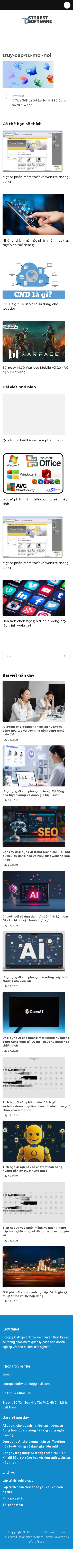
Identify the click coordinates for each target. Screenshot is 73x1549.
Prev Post (39, 100)
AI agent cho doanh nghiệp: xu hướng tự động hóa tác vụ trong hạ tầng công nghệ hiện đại (33, 730)
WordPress (36, 1541)
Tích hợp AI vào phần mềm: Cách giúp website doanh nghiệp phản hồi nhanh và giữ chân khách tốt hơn (36, 1106)
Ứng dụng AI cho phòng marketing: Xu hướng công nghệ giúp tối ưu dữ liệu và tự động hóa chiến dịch (36, 1041)
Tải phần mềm (13, 1505)
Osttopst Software (45, 1532)
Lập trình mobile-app (18, 1480)
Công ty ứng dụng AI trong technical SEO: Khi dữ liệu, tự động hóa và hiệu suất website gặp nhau (36, 855)
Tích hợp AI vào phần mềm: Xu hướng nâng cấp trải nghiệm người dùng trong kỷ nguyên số (36, 1231)
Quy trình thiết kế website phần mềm (33, 440)
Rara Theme (45, 1537)
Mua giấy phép (13, 1498)
